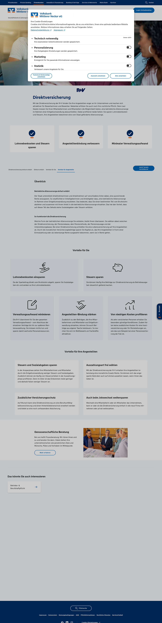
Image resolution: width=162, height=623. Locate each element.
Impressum (58, 30)
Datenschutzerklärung (40, 30)
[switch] (129, 47)
